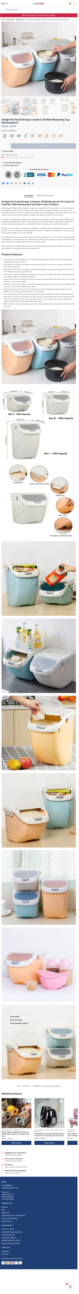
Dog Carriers (55, 1130)
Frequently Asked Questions (12, 1232)
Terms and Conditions (10, 1218)
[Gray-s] (40, 135)
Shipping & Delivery (9, 1238)
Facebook (5, 1251)
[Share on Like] (3, 183)
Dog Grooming (20, 19)
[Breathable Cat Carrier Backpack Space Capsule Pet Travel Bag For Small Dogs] (49, 1113)
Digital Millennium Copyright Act (13, 1215)
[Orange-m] (54, 135)
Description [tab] (28, 195)
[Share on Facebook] (7, 183)
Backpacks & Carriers (42, 1130)
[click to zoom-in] (39, 59)
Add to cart (43, 146)
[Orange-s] (61, 135)
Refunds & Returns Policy (11, 1240)
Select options (16, 1143)
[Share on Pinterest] (16, 183)
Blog (3, 1210)
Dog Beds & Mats (7, 1130)
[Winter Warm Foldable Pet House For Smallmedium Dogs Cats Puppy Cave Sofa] (16, 1113)
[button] (8, 144)
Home (3, 19)
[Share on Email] (24, 183)
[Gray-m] (33, 135)
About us (5, 1207)
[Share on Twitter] (12, 183)
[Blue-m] (12, 135)
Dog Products (10, 19)
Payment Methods (8, 1235)
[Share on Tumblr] (20, 183)
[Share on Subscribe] (29, 183)
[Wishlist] (28, 1101)
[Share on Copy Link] (33, 183)
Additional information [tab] (44, 195)
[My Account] (70, 3)
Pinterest (5, 1254)
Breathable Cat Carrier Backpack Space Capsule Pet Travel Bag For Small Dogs (49, 1135)
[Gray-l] (26, 135)
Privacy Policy (7, 1221)
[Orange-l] (47, 135)
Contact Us (6, 1213)
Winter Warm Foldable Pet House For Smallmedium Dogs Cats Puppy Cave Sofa (15, 1134)
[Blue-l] (5, 135)
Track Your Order (8, 1229)
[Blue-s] (19, 135)
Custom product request (10, 1243)
